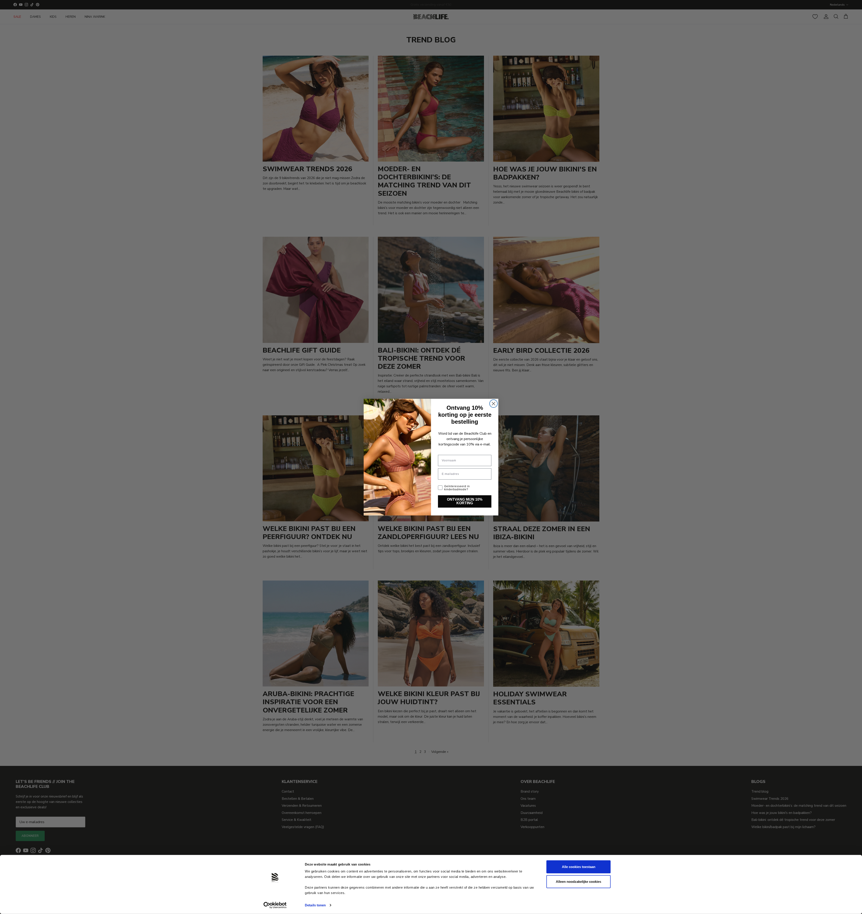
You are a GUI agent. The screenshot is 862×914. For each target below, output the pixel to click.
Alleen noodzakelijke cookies (578, 881)
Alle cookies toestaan (578, 867)
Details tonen (315, 905)
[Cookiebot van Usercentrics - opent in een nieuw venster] (275, 905)
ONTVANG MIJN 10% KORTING (464, 501)
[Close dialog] (493, 404)
